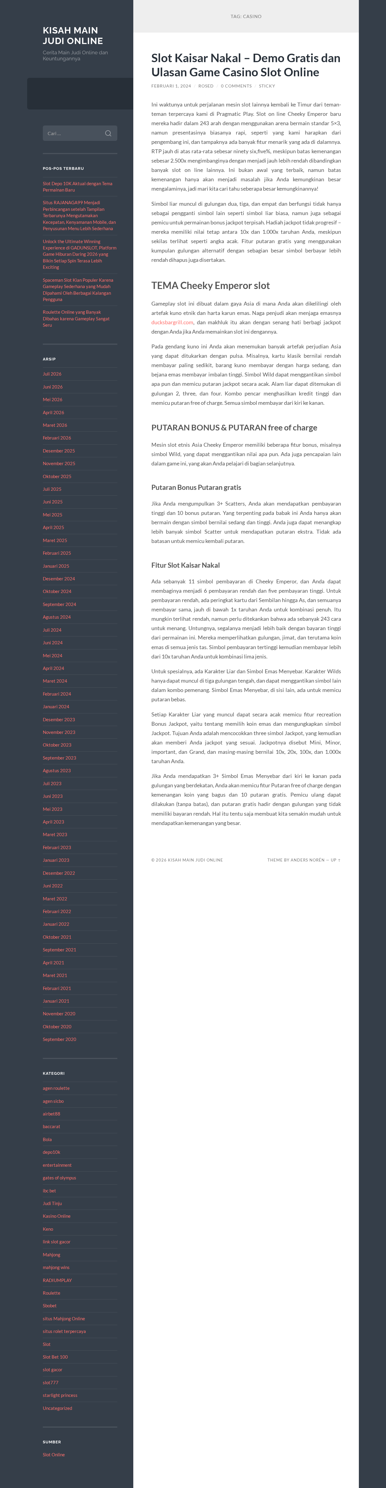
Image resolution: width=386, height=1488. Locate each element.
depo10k (51, 1152)
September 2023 (59, 757)
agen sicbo (53, 1101)
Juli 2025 (52, 489)
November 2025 (59, 463)
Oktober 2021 (57, 937)
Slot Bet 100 (55, 1357)
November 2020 (59, 1013)
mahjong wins (56, 1267)
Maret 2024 (55, 681)
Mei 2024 (52, 655)
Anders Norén (308, 860)
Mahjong (51, 1254)
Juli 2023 (52, 783)
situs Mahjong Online (64, 1318)
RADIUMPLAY (57, 1280)
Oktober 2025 (57, 476)
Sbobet (50, 1305)
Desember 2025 (59, 450)
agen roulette (56, 1088)
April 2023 (53, 821)
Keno (48, 1229)
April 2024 (53, 668)
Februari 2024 (57, 693)
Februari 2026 (57, 437)
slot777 (51, 1382)
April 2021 (53, 962)
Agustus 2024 (57, 617)
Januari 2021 (56, 1001)
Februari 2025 (57, 553)
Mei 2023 (52, 809)
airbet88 (51, 1113)
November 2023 (59, 732)
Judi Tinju (52, 1203)
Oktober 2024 (57, 591)
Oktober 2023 (57, 744)
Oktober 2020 (57, 1026)
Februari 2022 (57, 911)
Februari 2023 (57, 847)
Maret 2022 (55, 898)
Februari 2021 (57, 988)
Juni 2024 (53, 642)
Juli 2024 (52, 630)
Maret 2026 (55, 425)
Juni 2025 (53, 501)
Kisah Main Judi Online (73, 35)
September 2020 (59, 1039)
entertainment (57, 1165)
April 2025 (53, 527)
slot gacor (52, 1369)
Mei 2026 (52, 399)
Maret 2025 (55, 540)
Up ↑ (336, 860)
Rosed (206, 86)
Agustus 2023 (57, 770)
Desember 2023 (59, 719)
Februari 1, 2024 (171, 86)
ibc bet (49, 1190)
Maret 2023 (55, 834)
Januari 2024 (56, 706)
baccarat (51, 1126)
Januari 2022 (56, 924)
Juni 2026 (53, 386)
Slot (47, 1344)
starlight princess (60, 1395)
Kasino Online (57, 1216)
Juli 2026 (52, 373)
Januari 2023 (56, 860)
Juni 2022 (53, 885)
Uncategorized (57, 1408)
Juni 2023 (53, 796)
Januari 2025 (56, 566)
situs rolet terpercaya (64, 1331)
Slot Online (54, 1454)
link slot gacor (57, 1241)
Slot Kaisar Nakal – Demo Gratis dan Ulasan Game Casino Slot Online (245, 64)
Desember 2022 (59, 873)
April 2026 (53, 412)
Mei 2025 (52, 514)
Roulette (51, 1293)
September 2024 (59, 604)
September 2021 (59, 949)
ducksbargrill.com (172, 322)
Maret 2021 (55, 975)
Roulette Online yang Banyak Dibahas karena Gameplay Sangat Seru (76, 318)
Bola (47, 1139)
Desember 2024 (59, 578)
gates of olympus (59, 1177)
